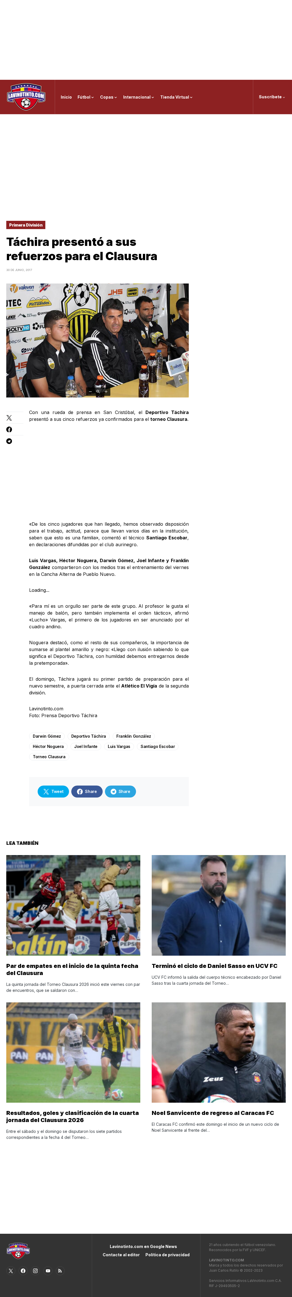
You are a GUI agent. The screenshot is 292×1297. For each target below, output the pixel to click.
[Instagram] (35, 1270)
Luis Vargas (119, 746)
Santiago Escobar (158, 746)
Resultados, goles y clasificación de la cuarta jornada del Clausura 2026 (72, 1116)
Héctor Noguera (48, 746)
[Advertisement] (146, 40)
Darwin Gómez (47, 736)
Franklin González (133, 736)
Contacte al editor (121, 1254)
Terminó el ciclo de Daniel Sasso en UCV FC (214, 965)
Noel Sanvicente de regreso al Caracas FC (213, 1113)
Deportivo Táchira (88, 736)
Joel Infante (86, 746)
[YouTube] (47, 1270)
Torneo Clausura (49, 756)
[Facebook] (23, 1270)
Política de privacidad (167, 1254)
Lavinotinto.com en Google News (143, 1246)
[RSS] (60, 1270)
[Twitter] (10, 1270)
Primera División (25, 225)
